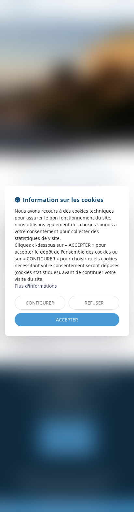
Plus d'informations (36, 286)
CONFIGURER (40, 303)
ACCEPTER (67, 320)
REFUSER (94, 303)
